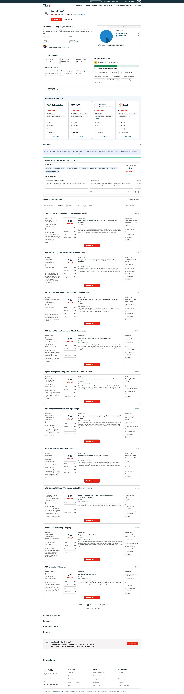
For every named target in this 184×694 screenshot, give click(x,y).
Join (139, 1)
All (95, 72)
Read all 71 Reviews (92, 192)
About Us (70, 672)
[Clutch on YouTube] (54, 684)
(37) (128, 110)
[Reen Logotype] (49, 105)
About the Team (66, 47)
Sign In (132, 1)
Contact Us (46, 681)
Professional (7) (84, 168)
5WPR (77, 105)
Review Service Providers (99, 675)
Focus (113, 27)
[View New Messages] (125, 1)
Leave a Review (107, 1)
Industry (69, 205)
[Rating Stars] (52, 110)
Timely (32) (48, 168)
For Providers (115, 1)
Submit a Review (133, 199)
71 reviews (60, 14)
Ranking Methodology (73, 682)
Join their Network (80, 14)
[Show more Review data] (92, 245)
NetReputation (57, 105)
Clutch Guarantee (122, 679)
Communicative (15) (59, 168)
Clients (135, 27)
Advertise (120, 682)
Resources (128, 5)
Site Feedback (47, 678)
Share (137, 213)
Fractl (125, 105)
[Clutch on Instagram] (51, 684)
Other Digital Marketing (113, 80)
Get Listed (120, 672)
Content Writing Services (126, 72)
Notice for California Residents (71, 691)
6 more (98, 82)
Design (100, 5)
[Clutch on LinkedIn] (57, 684)
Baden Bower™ (57, 11)
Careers (70, 675)
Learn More (95, 153)
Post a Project (137, 5)
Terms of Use (82, 691)
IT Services (87, 5)
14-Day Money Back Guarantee (101, 679)
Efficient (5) (93, 168)
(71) (133, 171)
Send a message (132, 643)
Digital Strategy (121, 35)
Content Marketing (116, 76)
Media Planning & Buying (130, 76)
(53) (56, 110)
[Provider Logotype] (46, 13)
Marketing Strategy (100, 80)
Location (78, 205)
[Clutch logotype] (47, 5)
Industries (124, 27)
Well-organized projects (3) (52, 171)
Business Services (108, 5)
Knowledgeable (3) (103, 168)
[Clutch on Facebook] (44, 684)
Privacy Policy (46, 691)
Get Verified (121, 675)
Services (103, 27)
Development (79, 5)
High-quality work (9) (71, 168)
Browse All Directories (98, 672)
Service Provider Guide (124, 685)
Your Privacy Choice (55, 691)
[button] (49, 205)
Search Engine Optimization (102, 76)
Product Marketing (126, 80)
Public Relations (121, 33)
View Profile (56, 136)
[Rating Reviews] (54, 14)
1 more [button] (63, 116)
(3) (103, 110)
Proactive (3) (114, 168)
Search (91, 1)
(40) (80, 110)
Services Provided (48, 205)
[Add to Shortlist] (75, 19)
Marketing (94, 5)
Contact (56, 19)
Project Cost (60, 205)
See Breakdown (129, 174)
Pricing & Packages (119, 5)
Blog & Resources (97, 682)
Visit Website (68, 19)
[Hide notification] (139, 151)
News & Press (71, 679)
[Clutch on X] (48, 684)
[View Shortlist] (121, 1)
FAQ (69, 685)
